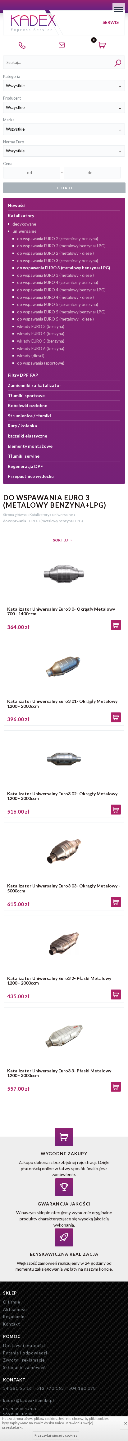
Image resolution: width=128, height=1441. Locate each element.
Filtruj (64, 188)
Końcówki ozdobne (27, 405)
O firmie (11, 1302)
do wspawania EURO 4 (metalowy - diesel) (55, 297)
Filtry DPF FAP (23, 375)
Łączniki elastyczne (27, 435)
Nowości (16, 205)
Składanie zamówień (24, 1367)
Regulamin (14, 1316)
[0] (103, 46)
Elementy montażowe (30, 446)
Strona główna (15, 514)
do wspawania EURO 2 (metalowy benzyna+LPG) (61, 245)
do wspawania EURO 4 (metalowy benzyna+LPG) (61, 289)
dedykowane (24, 224)
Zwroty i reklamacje (24, 1360)
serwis (111, 22)
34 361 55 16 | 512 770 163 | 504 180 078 (49, 1388)
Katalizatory (21, 215)
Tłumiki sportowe (26, 395)
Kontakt (11, 1324)
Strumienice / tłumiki (29, 415)
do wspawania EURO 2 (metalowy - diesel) (55, 253)
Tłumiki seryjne (23, 456)
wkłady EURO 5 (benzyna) (40, 341)
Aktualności (15, 1309)
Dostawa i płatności (24, 1345)
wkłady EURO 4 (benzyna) (40, 333)
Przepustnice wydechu (31, 476)
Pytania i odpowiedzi (25, 1352)
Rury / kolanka (22, 425)
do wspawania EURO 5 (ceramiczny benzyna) (57, 304)
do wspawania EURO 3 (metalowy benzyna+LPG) (63, 267)
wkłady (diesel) (30, 355)
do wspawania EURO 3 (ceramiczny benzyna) (57, 260)
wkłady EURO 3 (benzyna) (40, 326)
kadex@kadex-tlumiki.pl (28, 1400)
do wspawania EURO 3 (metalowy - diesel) (55, 275)
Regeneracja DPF (25, 466)
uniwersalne (24, 231)
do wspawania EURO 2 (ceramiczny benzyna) (57, 238)
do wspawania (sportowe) (40, 363)
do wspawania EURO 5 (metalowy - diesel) (55, 318)
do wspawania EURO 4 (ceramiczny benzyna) (57, 282)
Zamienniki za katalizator (34, 385)
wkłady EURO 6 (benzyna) (40, 348)
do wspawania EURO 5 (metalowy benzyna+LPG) (61, 311)
